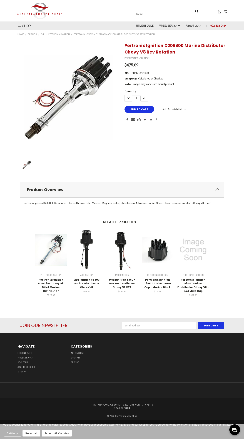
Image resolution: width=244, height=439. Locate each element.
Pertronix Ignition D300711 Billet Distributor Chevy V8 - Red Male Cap (193, 285)
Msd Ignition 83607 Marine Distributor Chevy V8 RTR (122, 283)
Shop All (75, 357)
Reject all (31, 433)
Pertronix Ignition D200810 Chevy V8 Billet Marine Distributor (51, 285)
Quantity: (131, 91)
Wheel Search (168, 25)
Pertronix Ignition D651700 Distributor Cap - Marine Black (157, 283)
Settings (12, 433)
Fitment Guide (145, 25)
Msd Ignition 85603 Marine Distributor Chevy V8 (86, 283)
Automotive (77, 353)
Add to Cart (51, 249)
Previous (234, 427)
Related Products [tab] (119, 222)
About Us (192, 25)
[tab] (122, 190)
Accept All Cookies (56, 433)
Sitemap (22, 371)
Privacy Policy (229, 424)
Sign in (21, 367)
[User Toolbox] (219, 11)
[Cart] (225, 11)
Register (34, 367)
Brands (75, 362)
